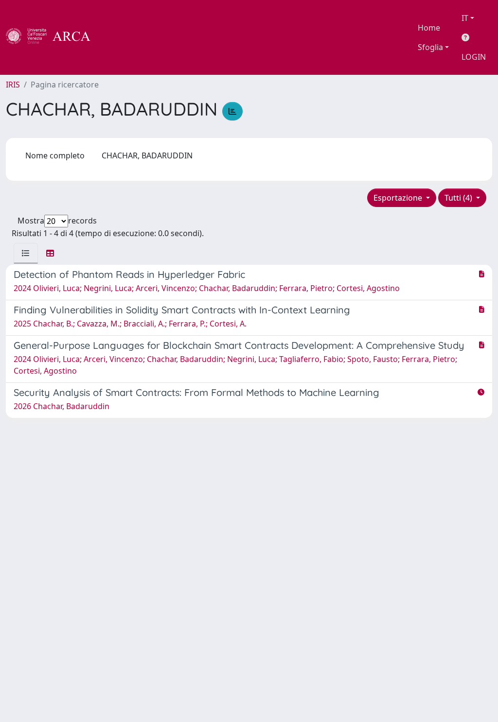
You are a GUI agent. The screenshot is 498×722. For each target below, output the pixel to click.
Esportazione (399, 197)
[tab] (26, 253)
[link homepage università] (116, 37)
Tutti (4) (459, 197)
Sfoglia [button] (430, 47)
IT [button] (465, 18)
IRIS (13, 84)
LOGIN (474, 57)
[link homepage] (53, 37)
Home (429, 27)
